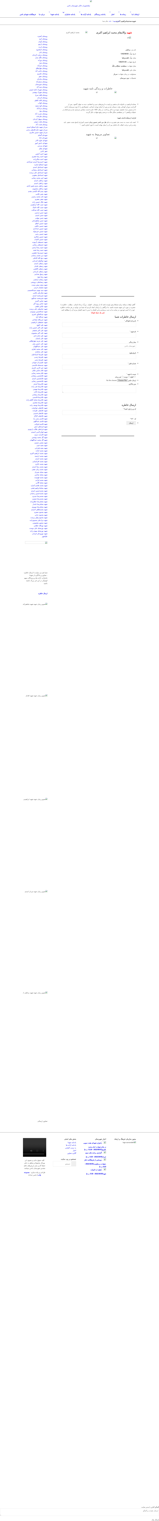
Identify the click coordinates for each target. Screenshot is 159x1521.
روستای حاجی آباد (41, 71)
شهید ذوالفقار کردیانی (39, 261)
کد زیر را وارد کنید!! (129, 409)
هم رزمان (118, 377)
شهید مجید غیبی (42, 445)
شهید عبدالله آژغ (41, 317)
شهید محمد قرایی (41, 480)
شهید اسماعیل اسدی (40, 167)
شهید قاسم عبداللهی (40, 421)
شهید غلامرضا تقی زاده (39, 386)
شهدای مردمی (42, 145)
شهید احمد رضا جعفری (39, 156)
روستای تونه (43, 63)
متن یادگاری (132, 384)
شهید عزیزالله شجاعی (39, 319)
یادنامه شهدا (72, 1142)
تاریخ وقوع (133, 353)
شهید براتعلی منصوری (39, 188)
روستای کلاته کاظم (41, 100)
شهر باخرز (43, 151)
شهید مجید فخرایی (41, 448)
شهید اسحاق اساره (40, 164)
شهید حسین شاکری (40, 236)
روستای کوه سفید (41, 105)
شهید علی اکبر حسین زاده (38, 327)
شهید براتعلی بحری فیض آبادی (37, 186)
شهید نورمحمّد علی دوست (38, 528)
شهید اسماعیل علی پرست (38, 172)
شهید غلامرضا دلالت (40, 392)
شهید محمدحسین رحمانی (38, 493)
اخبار (74, 1150)
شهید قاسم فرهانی (40, 424)
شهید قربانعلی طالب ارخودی (37, 429)
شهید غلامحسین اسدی (39, 378)
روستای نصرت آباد (41, 113)
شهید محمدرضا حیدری (39, 496)
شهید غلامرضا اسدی (40, 384)
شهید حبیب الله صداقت (39, 210)
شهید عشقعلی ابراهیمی (39, 322)
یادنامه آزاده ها (71, 1145)
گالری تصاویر (71, 1153)
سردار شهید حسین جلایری (38, 132)
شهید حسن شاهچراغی (39, 220)
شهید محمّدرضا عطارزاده (38, 501)
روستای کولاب (42, 103)
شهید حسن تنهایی (41, 218)
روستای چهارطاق (41, 68)
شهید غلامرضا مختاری (40, 402)
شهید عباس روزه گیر (40, 303)
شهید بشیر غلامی (41, 194)
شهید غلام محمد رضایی (39, 373)
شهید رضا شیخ (42, 277)
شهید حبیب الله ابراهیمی (38, 204)
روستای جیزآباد (42, 65)
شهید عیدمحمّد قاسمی (39, 365)
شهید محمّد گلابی (41, 482)
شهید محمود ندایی (41, 515)
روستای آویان (42, 41)
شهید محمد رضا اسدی (39, 466)
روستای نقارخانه (41, 116)
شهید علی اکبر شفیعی (39, 330)
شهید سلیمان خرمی (40, 287)
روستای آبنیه (43, 39)
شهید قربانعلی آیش (40, 426)
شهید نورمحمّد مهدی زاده (38, 531)
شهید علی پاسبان (41, 338)
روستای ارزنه (43, 47)
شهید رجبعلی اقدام (41, 266)
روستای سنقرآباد (41, 81)
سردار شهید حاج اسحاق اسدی (37, 127)
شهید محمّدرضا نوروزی (39, 507)
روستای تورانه (42, 60)
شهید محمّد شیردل (41, 472)
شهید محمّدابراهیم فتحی (39, 488)
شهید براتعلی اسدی (40, 180)
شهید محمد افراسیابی (39, 461)
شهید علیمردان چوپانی (39, 362)
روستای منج (43, 111)
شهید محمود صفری (40, 512)
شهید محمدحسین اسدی (39, 491)
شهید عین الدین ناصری (39, 368)
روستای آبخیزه (42, 36)
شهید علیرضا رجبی (41, 360)
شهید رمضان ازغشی (40, 279)
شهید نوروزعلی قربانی (39, 533)
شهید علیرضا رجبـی (40, 357)
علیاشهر (44, 536)
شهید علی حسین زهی (39, 343)
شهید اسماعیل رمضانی (39, 170)
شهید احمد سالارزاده (40, 159)
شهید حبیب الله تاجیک (40, 207)
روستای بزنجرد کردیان (39, 55)
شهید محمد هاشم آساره (39, 485)
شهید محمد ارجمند (41, 456)
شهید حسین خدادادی (40, 228)
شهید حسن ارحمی (41, 212)
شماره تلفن (132, 363)
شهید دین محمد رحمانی (39, 255)
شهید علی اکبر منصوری (39, 333)
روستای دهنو (43, 76)
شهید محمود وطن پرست (38, 517)
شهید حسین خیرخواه (40, 231)
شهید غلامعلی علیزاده (40, 410)
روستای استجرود (41, 49)
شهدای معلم (43, 148)
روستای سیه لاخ (42, 87)
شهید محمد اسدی (41, 458)
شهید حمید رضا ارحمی (39, 247)
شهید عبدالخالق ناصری (39, 314)
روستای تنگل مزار (41, 57)
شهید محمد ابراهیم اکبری (38, 453)
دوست (126, 377)
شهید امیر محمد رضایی (39, 178)
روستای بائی (43, 52)
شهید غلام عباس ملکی (39, 370)
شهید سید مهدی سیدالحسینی (37, 290)
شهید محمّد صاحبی (41, 474)
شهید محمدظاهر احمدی (39, 509)
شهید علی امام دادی (40, 335)
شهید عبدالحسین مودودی (38, 311)
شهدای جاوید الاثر (41, 140)
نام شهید (133, 331)
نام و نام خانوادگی (130, 321)
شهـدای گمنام (42, 135)
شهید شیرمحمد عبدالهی (39, 298)
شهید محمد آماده (41, 450)
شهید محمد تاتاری (41, 464)
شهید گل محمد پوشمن (39, 437)
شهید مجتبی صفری (40, 442)
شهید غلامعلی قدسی (40, 413)
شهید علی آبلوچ (42, 325)
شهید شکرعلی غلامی (40, 293)
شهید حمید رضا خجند (40, 250)
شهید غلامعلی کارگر (40, 416)
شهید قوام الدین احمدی (39, 432)
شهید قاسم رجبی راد (40, 418)
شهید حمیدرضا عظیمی (39, 253)
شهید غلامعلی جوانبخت (39, 408)
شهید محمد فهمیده (41, 477)
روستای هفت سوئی (40, 121)
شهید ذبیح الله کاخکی (40, 258)
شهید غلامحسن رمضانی (39, 375)
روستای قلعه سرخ (41, 95)
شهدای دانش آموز (41, 143)
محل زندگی (132, 342)
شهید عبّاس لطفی (41, 306)
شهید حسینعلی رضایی (39, 244)
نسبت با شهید (131, 374)
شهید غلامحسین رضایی (39, 381)
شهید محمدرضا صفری (39, 499)
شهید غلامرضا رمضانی (39, 394)
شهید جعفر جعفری (41, 199)
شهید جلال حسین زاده (39, 202)
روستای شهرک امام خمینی (38, 89)
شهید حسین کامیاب (40, 239)
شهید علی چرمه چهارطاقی (38, 341)
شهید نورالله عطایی (40, 525)
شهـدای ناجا (43, 138)
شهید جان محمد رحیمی (39, 196)
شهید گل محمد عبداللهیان (38, 440)
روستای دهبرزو (42, 73)
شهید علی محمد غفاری (39, 349)
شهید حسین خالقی (41, 226)
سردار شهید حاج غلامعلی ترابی (36, 130)
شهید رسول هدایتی (40, 274)
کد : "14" (133, 419)
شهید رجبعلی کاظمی (40, 269)
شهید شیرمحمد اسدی (40, 295)
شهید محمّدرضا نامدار (40, 504)
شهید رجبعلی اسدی (40, 263)
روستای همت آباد (41, 124)
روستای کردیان (42, 97)
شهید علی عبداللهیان (40, 346)
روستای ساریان (42, 79)
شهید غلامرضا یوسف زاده (38, 405)
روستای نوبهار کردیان (40, 119)
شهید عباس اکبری (41, 301)
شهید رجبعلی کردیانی (40, 271)
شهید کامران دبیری (40, 434)
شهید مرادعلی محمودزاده (38, 520)
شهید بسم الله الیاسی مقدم (37, 191)
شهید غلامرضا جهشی (40, 389)
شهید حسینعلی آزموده (39, 242)
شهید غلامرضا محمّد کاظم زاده (36, 400)
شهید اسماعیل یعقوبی (39, 175)
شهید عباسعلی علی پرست (38, 309)
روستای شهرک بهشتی (39, 92)
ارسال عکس (132, 380)
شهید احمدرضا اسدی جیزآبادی (37, 162)
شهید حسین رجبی (41, 234)
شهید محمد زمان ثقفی (39, 469)
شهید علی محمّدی (41, 351)
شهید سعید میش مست (39, 285)
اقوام (131, 377)
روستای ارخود (42, 44)
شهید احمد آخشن (41, 154)
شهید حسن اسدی (41, 215)
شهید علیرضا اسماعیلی (39, 354)
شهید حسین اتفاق (41, 223)
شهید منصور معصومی (40, 523)
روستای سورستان (41, 84)
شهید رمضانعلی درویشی (39, 282)
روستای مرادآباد (42, 108)
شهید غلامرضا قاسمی (40, 397)
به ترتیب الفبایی (70, 1148)
